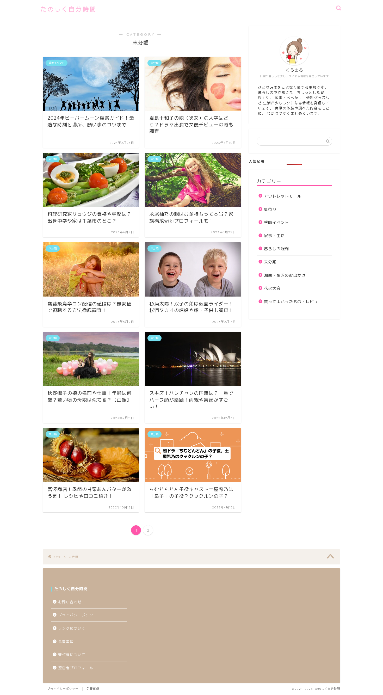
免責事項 (66, 641)
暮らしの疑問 (276, 248)
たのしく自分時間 (68, 9)
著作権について (71, 654)
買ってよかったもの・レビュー (291, 305)
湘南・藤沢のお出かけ (285, 275)
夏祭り (270, 209)
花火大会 (272, 288)
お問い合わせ (70, 601)
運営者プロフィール (75, 667)
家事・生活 (274, 235)
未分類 (270, 262)
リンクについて (71, 628)
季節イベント (276, 222)
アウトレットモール (282, 196)
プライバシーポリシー (79, 614)
